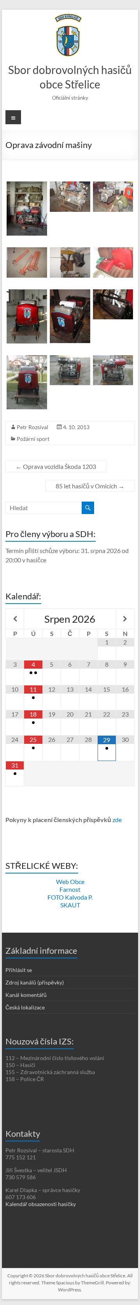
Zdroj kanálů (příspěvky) (34, 982)
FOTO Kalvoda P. (70, 897)
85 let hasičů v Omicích (90, 486)
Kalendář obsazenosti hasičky (40, 1204)
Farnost (70, 889)
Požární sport (33, 438)
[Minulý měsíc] (15, 619)
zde (117, 819)
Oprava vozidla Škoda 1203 (56, 466)
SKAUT (70, 905)
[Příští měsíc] (125, 619)
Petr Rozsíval (32, 427)
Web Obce (70, 881)
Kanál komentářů (26, 995)
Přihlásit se (18, 970)
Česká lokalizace (25, 1007)
